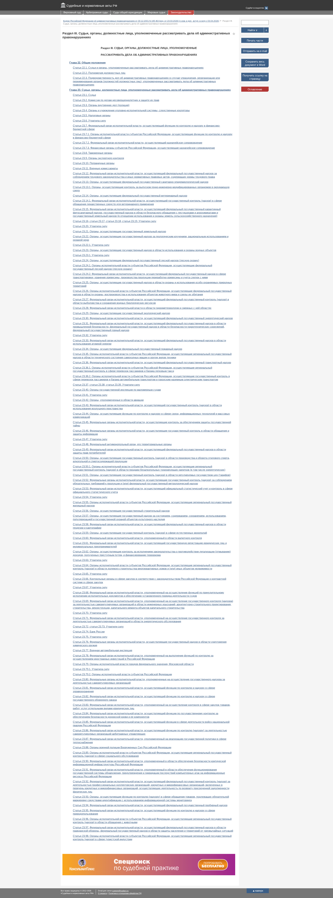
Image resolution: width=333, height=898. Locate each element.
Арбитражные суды (97, 12)
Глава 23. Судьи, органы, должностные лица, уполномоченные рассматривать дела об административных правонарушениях (150, 89)
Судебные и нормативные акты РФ (91, 5)
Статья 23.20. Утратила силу (90, 226)
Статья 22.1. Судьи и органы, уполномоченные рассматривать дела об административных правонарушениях (138, 67)
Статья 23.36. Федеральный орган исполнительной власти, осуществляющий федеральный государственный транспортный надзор (152, 362)
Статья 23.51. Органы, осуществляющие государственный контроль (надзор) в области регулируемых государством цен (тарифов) (151, 474)
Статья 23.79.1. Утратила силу (91, 669)
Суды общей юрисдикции (127, 12)
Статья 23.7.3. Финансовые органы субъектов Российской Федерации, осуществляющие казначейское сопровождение (144, 147)
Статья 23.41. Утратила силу (90, 394)
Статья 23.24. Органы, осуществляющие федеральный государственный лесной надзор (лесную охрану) (136, 260)
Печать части (255, 40)
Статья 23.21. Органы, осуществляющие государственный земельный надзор (119, 231)
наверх (257, 890)
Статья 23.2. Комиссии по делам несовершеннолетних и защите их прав (116, 100)
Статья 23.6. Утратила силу (89, 120)
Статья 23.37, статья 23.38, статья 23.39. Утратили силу (106, 384)
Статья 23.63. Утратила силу (90, 560)
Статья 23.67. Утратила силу (90, 587)
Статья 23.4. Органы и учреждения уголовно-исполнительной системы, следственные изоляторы (131, 110)
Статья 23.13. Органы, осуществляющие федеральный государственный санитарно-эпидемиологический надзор (140, 181)
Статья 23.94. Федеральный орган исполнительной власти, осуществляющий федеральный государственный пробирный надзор (150, 805)
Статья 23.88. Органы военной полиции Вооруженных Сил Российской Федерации (122, 747)
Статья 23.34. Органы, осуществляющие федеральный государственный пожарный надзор (127, 348)
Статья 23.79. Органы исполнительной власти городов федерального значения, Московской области (133, 664)
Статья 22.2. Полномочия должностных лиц (99, 72)
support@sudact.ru (120, 891)
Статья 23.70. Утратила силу (90, 612)
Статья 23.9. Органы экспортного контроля (98, 158)
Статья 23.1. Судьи (84, 94)
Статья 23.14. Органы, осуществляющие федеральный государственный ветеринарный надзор (130, 195)
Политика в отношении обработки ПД (125, 893)
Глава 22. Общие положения (87, 62)
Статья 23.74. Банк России (89, 631)
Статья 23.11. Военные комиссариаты (95, 168)
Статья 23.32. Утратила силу (90, 335)
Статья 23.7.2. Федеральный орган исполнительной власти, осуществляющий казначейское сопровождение (137, 142)
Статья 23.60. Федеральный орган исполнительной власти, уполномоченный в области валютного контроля (137, 538)
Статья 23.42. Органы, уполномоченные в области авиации (108, 399)
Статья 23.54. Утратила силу (90, 497)
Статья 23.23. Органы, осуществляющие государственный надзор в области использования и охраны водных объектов (144, 250)
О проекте (102, 893)
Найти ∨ (253, 30)
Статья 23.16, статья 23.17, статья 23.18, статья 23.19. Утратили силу (114, 221)
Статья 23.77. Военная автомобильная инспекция (102, 650)
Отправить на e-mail (255, 50)
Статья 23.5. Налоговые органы (91, 115)
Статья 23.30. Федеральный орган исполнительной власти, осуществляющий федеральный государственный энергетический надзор (153, 318)
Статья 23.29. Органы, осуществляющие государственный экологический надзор (121, 313)
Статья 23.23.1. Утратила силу (91, 255)
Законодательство (181, 12)
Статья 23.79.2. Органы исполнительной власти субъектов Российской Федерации (122, 674)
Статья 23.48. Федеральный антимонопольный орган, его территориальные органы (122, 444)
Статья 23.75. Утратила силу (90, 636)
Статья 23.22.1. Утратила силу (91, 244)
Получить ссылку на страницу (255, 77)
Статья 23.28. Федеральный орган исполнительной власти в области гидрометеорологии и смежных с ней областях (142, 307)
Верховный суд (72, 12)
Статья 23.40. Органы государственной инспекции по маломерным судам (117, 389)
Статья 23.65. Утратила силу (90, 573)
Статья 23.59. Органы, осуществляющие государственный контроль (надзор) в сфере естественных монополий (140, 532)
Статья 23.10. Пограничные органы (93, 163)
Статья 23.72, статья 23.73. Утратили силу (98, 626)
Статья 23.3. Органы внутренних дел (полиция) (101, 105)
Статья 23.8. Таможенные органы (92, 152)
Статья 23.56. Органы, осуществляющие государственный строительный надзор (121, 510)
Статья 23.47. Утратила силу (90, 439)
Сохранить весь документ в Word (255, 63)
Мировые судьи (156, 12)
